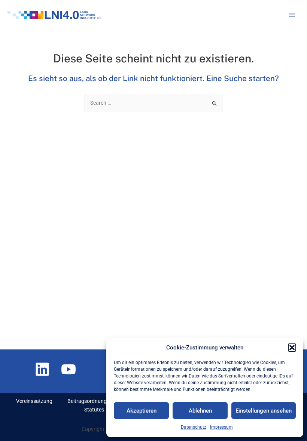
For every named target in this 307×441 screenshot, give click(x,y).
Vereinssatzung (34, 401)
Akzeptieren (141, 410)
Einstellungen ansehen (263, 410)
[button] (292, 347)
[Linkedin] (42, 369)
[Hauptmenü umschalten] (292, 15)
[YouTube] (68, 369)
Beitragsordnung (87, 401)
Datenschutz (193, 427)
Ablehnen (200, 410)
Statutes (94, 410)
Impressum (221, 427)
